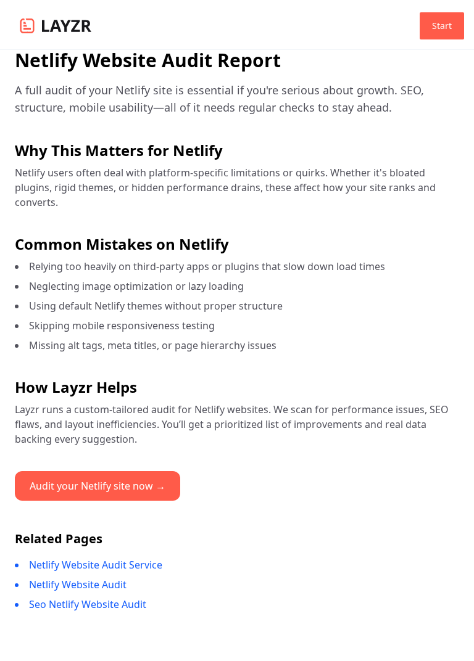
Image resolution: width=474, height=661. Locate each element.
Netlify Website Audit (78, 584)
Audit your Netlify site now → (97, 486)
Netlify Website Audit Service (95, 565)
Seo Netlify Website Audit (87, 604)
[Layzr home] (55, 25)
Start (442, 25)
